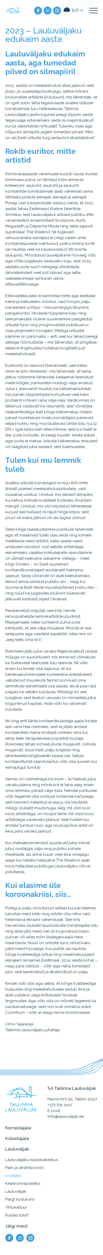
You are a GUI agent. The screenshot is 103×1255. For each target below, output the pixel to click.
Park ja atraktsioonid (24, 1167)
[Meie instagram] (57, 11)
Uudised (13, 1175)
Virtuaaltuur (16, 1207)
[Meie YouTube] (48, 11)
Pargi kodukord (19, 1199)
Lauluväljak (15, 1191)
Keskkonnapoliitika (22, 1183)
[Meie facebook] (38, 11)
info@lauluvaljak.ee (66, 1116)
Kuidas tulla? (17, 1215)
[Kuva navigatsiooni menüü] (93, 10)
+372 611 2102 (60, 1104)
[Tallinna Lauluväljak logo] (13, 11)
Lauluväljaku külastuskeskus (31, 1159)
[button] (74, 10)
